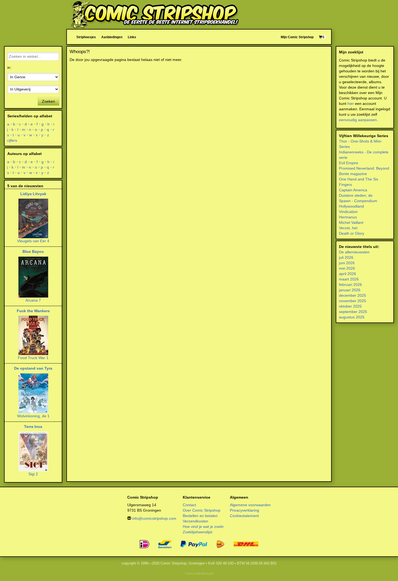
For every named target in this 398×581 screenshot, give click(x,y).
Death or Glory (351, 233)
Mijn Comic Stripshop (297, 37)
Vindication (348, 211)
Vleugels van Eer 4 (33, 241)
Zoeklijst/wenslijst (197, 532)
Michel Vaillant (351, 222)
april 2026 (347, 274)
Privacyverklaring (244, 510)
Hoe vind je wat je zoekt (203, 526)
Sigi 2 (33, 474)
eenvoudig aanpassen (358, 120)
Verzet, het (348, 228)
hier (350, 103)
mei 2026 (347, 268)
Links (132, 37)
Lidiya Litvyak (33, 194)
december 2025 (352, 295)
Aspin (210, 573)
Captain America (353, 190)
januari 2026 (349, 290)
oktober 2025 (350, 306)
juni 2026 (347, 263)
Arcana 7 (33, 300)
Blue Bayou (33, 251)
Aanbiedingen (111, 37)
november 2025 (352, 301)
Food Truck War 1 (33, 358)
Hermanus (348, 217)
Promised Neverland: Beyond (364, 168)
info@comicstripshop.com (154, 518)
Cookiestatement (244, 516)
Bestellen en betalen (200, 516)
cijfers (12, 140)
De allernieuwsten (354, 252)
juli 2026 (346, 257)
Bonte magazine (353, 174)
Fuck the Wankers (33, 311)
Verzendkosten (195, 521)
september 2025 (353, 311)
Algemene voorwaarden (250, 505)
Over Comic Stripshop (201, 510)
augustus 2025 (351, 317)
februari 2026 (350, 284)
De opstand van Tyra (33, 368)
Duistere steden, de (356, 195)
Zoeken (48, 101)
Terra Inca (33, 426)
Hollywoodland (351, 206)
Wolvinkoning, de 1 (33, 416)
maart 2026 (349, 279)
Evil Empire (348, 163)
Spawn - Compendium (358, 201)
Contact (189, 505)
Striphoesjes (86, 37)
